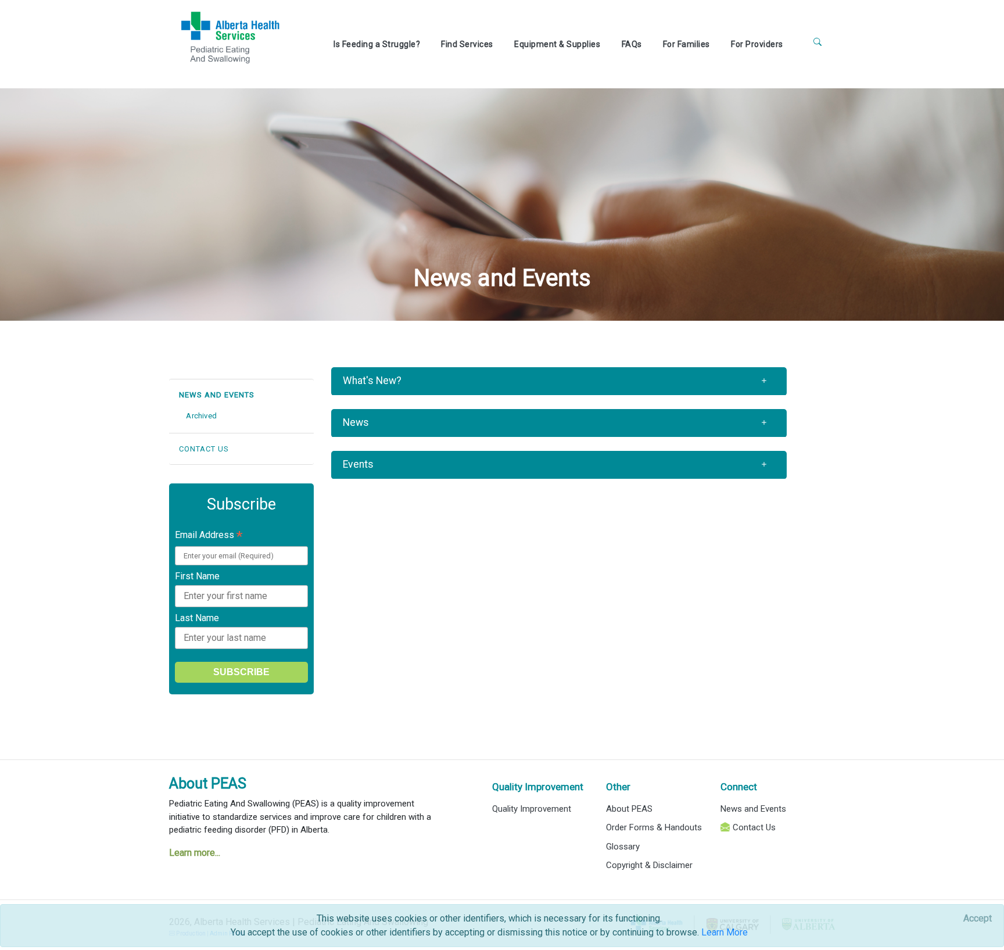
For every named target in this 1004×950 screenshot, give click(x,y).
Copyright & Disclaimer (649, 865)
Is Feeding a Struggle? (377, 44)
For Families (686, 44)
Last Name (197, 617)
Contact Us (754, 827)
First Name (197, 576)
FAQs (632, 44)
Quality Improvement (531, 809)
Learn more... (194, 852)
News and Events (753, 809)
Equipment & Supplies (557, 44)
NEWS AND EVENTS (216, 394)
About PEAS (207, 783)
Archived (201, 415)
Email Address (208, 536)
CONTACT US (204, 448)
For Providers (757, 44)
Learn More (724, 932)
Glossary (623, 846)
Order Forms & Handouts (654, 827)
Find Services (467, 44)
